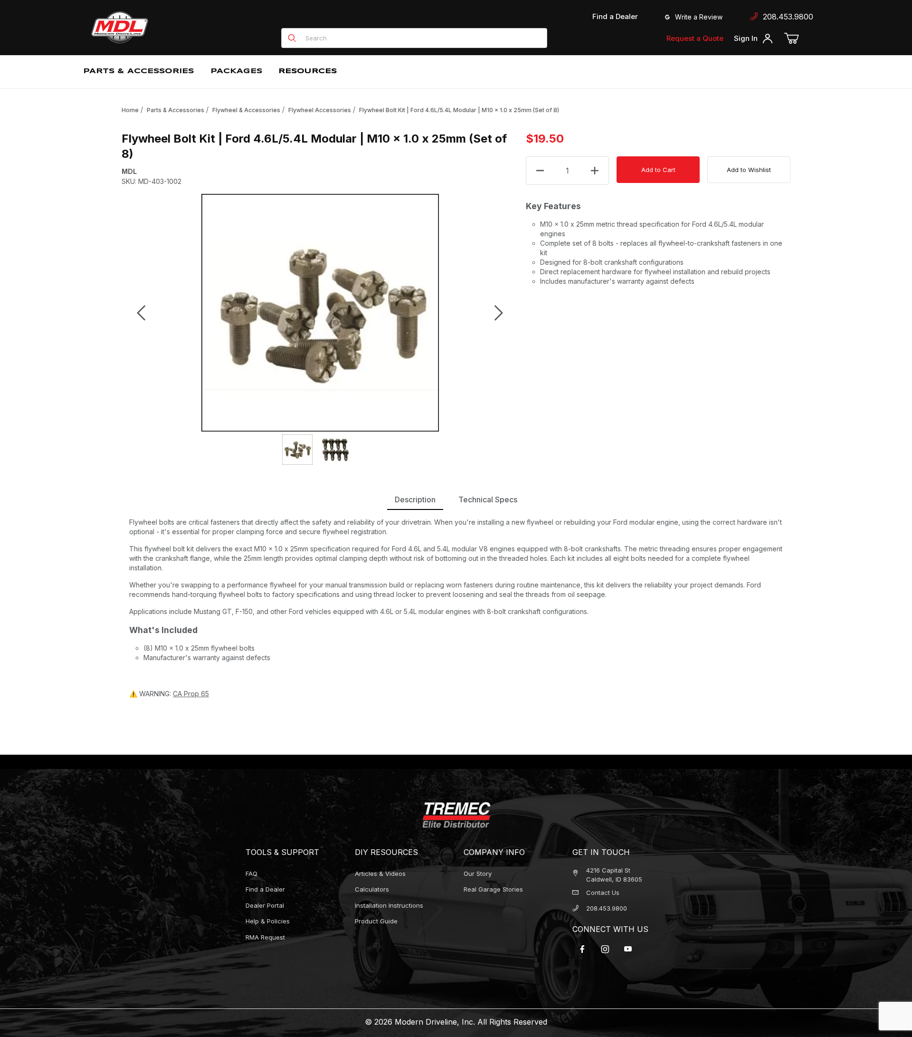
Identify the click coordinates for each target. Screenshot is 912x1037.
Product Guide (376, 921)
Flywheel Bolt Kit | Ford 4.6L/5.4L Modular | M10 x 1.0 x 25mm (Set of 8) (459, 110)
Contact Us (602, 892)
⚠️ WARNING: (169, 694)
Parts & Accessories (175, 110)
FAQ (251, 873)
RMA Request (265, 937)
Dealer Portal (265, 905)
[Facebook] (582, 949)
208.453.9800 (785, 16)
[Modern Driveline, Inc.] (162, 27)
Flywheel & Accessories (246, 110)
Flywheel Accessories (319, 110)
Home (130, 110)
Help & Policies (268, 921)
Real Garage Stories (493, 889)
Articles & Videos (380, 873)
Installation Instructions (389, 905)
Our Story (478, 873)
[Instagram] (605, 949)
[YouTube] (628, 949)
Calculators (372, 889)
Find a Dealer (615, 16)
